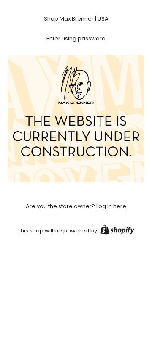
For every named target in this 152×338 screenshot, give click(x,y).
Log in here (111, 206)
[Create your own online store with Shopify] (117, 231)
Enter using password (76, 38)
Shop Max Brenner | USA (76, 19)
